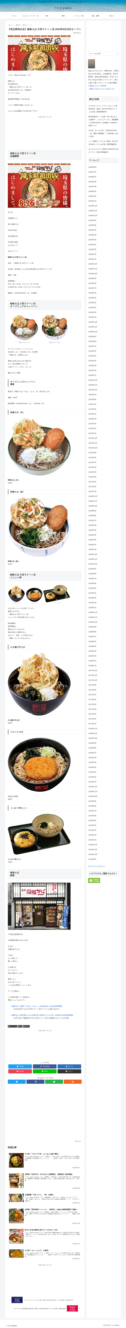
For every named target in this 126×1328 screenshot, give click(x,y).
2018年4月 (92, 651)
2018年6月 (92, 641)
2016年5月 (92, 762)
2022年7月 (92, 404)
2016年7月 (92, 753)
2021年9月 (92, 453)
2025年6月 (92, 235)
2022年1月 (92, 433)
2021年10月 (92, 448)
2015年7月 (92, 811)
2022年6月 (92, 409)
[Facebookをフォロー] (35, 1082)
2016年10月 (92, 738)
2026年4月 (92, 186)
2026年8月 (92, 167)
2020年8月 (92, 515)
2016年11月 (92, 733)
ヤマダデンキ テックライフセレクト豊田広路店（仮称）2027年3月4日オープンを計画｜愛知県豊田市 (102, 109)
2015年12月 (92, 787)
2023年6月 (92, 351)
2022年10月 (92, 390)
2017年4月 (92, 709)
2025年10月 (92, 215)
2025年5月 (92, 240)
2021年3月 (92, 482)
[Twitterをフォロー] (17, 1082)
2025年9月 (92, 220)
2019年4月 (92, 593)
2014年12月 (92, 845)
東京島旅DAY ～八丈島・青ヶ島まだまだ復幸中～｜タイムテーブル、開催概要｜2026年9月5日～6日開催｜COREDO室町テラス (103, 121)
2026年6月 (92, 177)
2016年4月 (92, 767)
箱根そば (27, 1026)
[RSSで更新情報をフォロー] (73, 1082)
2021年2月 (92, 486)
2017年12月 (92, 670)
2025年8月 (92, 225)
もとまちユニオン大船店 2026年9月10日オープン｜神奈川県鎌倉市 (103, 150)
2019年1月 (92, 607)
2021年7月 (92, 462)
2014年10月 (92, 854)
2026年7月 (92, 172)
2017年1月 (92, 724)
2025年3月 (92, 249)
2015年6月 (92, 816)
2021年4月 (92, 477)
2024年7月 (92, 288)
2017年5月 (92, 704)
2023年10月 (92, 332)
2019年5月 (92, 588)
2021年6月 (92, 467)
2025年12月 (92, 206)
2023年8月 (92, 341)
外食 (21, 1026)
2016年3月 (92, 772)
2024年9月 (92, 278)
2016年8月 (92, 748)
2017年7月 (92, 695)
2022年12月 (92, 380)
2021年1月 (92, 491)
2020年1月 (92, 549)
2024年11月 (92, 269)
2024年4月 (92, 303)
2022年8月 (92, 399)
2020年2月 (92, 545)
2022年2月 (92, 428)
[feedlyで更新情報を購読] (54, 1082)
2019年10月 (92, 564)
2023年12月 (92, 322)
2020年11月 (92, 501)
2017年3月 (92, 714)
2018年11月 (92, 617)
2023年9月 (92, 336)
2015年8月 (92, 806)
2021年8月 (92, 457)
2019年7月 (92, 578)
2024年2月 (92, 312)
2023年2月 (92, 370)
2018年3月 (92, 656)
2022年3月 (92, 424)
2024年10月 (92, 274)
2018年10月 (92, 622)
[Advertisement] (45, 131)
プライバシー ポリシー (96, 866)
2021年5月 (92, 472)
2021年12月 (92, 438)
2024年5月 (92, 298)
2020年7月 (92, 520)
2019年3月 (92, 598)
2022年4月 (92, 419)
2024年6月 (92, 293)
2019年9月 (92, 569)
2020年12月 (92, 496)
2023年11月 (92, 327)
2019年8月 (92, 574)
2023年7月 (92, 346)
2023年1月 (92, 375)
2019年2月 (92, 603)
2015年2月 (92, 835)
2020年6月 (92, 525)
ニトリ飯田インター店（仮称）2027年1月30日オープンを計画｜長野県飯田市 (103, 142)
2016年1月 (92, 782)
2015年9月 (92, 801)
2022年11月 (92, 385)
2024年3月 (92, 307)
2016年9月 (92, 743)
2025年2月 (92, 254)
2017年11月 (92, 675)
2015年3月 (92, 830)
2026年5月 (92, 182)
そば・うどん (13, 1026)
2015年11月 (92, 791)
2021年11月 (92, 443)
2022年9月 (92, 395)
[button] (117, 54)
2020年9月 (92, 511)
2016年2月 (92, 777)
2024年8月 (92, 283)
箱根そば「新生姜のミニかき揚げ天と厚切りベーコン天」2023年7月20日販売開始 (42, 1015)
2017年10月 (92, 680)
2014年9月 (92, 859)
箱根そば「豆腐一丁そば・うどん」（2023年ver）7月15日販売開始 (37, 1006)
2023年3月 (92, 365)
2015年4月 (92, 825)
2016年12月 (92, 728)
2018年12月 (92, 612)
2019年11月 (92, 559)
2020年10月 (92, 506)
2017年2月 (92, 719)
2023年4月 (92, 361)
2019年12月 (92, 554)
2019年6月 (92, 583)
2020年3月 (92, 540)
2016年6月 (92, 758)
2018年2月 (92, 661)
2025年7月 (92, 230)
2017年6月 (92, 699)
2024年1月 (92, 317)
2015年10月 (92, 796)
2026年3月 (92, 191)
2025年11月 (92, 211)
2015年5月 (92, 820)
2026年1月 (92, 201)
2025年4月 (92, 245)
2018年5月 (92, 646)
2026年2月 (92, 196)
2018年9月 (92, 627)
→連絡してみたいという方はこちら (101, 89)
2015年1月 (92, 840)
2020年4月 (92, 535)
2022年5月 (92, 414)
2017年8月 (92, 690)
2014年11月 (92, 849)
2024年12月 (92, 264)
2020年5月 (92, 530)
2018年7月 (92, 636)
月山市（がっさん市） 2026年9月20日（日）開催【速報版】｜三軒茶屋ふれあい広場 (103, 133)
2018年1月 (92, 666)
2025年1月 (92, 259)
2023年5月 (92, 356)
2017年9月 (92, 685)
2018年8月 (92, 632)
